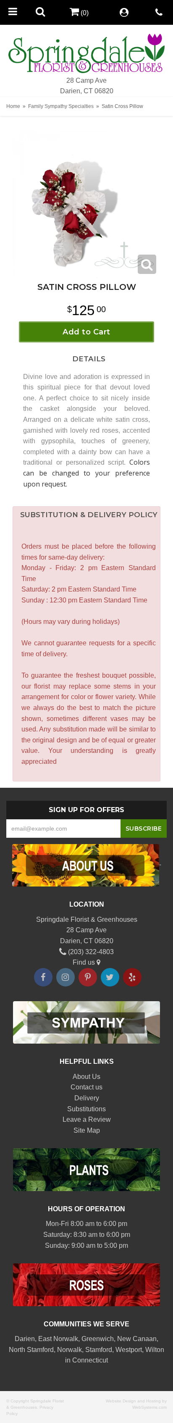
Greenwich (97, 1338)
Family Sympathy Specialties (61, 106)
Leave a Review (87, 1119)
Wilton (154, 1349)
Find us (85, 962)
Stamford (98, 1349)
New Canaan (137, 1338)
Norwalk (69, 1349)
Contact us (86, 1087)
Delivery (86, 1098)
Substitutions (86, 1109)
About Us (86, 1076)
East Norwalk (58, 1338)
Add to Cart (86, 332)
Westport (128, 1349)
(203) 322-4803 (90, 951)
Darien (25, 1338)
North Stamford (31, 1349)
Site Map (86, 1130)
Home (13, 106)
